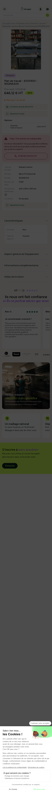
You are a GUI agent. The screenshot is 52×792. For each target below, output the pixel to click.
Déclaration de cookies (36, 767)
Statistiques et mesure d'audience (17, 778)
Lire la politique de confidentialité (15, 767)
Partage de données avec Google (17, 776)
